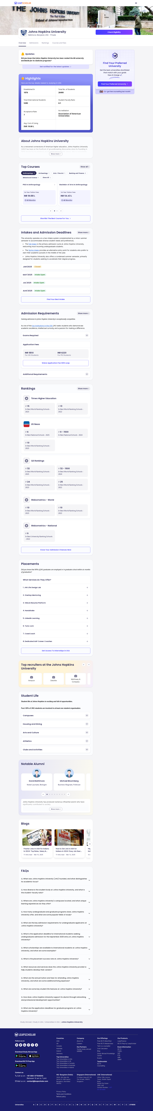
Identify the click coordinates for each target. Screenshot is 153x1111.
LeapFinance (122, 1041)
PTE (119, 1055)
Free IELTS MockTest (104, 1041)
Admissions (33, 43)
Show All (46, 177)
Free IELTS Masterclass (105, 1043)
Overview (22, 43)
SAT (119, 1053)
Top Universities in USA (64, 1059)
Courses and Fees (59, 43)
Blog (98, 1051)
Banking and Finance (77, 173)
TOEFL (120, 1051)
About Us (80, 1041)
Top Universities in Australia (65, 1065)
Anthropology (29, 173)
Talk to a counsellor (103, 1046)
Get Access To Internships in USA (56, 651)
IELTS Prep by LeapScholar (127, 1043)
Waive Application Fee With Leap (56, 363)
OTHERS (132, 1104)
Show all (84, 167)
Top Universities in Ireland (65, 1067)
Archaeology (44, 173)
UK (57, 1043)
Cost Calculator (102, 1048)
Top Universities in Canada (65, 1063)
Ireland (58, 1051)
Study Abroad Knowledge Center (106, 1054)
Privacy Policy (61, 1091)
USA (57, 1041)
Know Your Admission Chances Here (55, 550)
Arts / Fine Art (59, 173)
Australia (59, 1048)
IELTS (99, 1064)
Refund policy (61, 1096)
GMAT (120, 1059)
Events (99, 1058)
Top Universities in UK (63, 1061)
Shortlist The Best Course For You (54, 218)
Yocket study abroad (84, 1049)
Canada (59, 1046)
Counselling (101, 1066)
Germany (59, 1053)
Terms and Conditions (63, 1094)
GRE (119, 1057)
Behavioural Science (31, 178)
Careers (79, 1043)
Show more (83, 232)
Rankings (45, 43)
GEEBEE (79, 1051)
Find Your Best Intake (56, 299)
